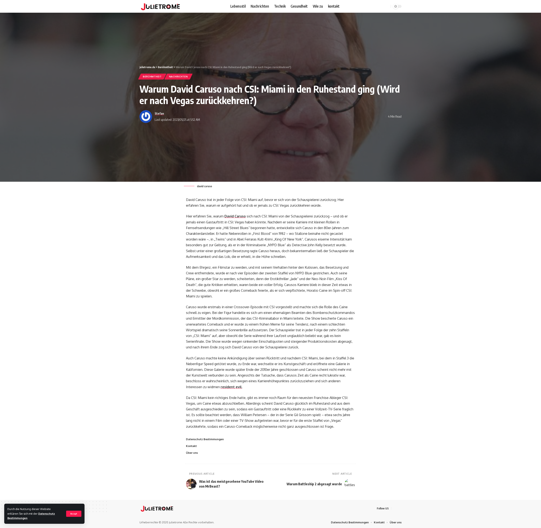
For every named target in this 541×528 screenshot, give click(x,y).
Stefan (159, 113)
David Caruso (235, 216)
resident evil (231, 387)
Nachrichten (178, 76)
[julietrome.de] (160, 6)
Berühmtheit (152, 76)
